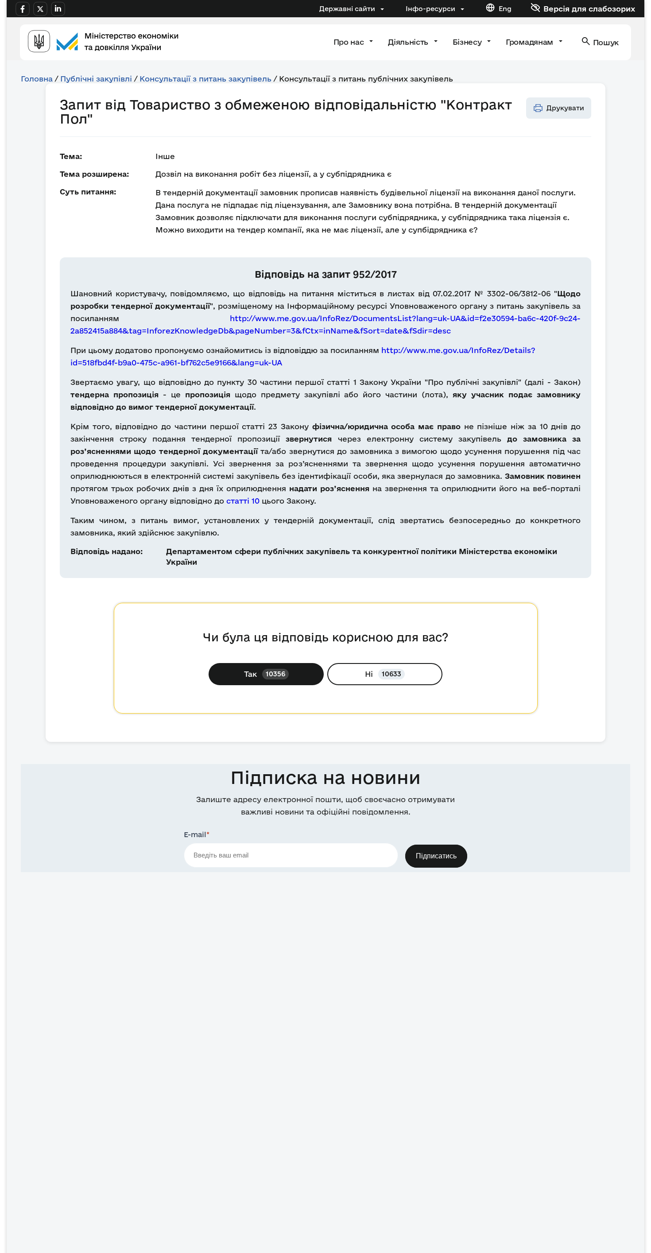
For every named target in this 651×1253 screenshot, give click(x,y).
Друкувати (565, 108)
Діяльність (409, 42)
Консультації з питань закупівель (205, 78)
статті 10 (243, 501)
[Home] (103, 42)
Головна (37, 78)
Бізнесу (468, 42)
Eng (505, 8)
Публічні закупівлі (96, 78)
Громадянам (530, 42)
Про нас (349, 42)
